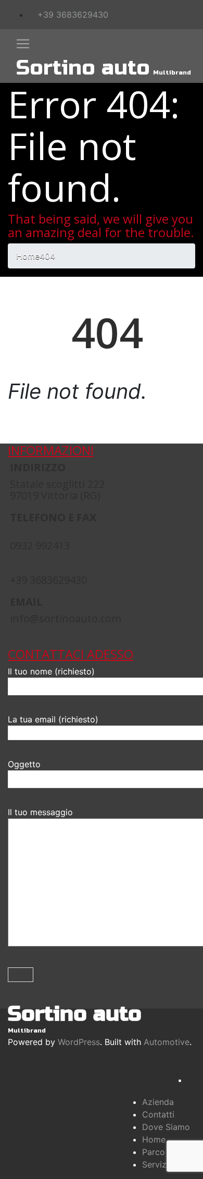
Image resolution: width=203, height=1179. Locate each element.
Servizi (155, 1164)
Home (154, 1139)
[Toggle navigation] (22, 43)
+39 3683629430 (71, 14)
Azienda (158, 1102)
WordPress (79, 1042)
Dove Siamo (166, 1127)
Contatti (158, 1114)
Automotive (166, 1042)
